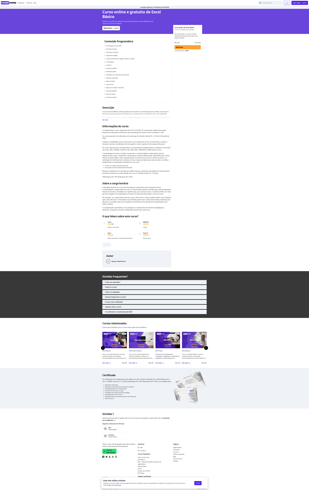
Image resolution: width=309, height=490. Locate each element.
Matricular (179, 47)
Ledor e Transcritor (143, 457)
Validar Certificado (178, 454)
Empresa (29, 3)
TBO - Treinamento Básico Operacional (149, 462)
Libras (139, 468)
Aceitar (198, 483)
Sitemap (175, 461)
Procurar (176, 452)
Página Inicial (177, 447)
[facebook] (103, 457)
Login (287, 3)
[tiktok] (112, 457)
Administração (142, 466)
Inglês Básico (142, 464)
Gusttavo (143, 451)
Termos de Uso (177, 459)
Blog (34, 3)
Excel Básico (141, 459)
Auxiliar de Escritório (144, 471)
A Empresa (176, 450)
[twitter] (106, 457)
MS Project (141, 473)
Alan (141, 447)
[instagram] (116, 457)
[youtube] (109, 457)
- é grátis (300, 3)
